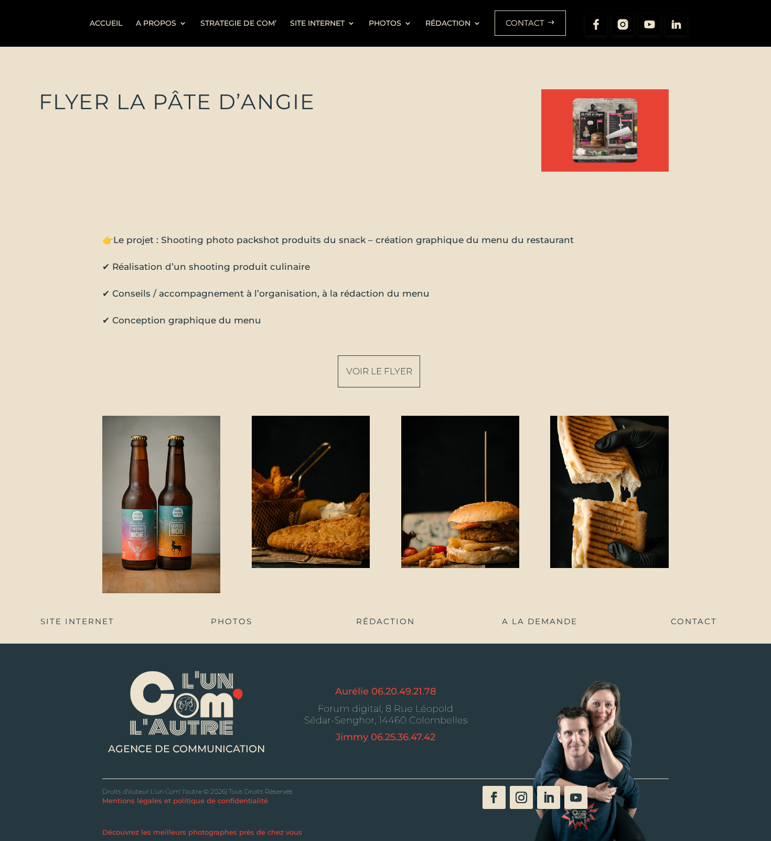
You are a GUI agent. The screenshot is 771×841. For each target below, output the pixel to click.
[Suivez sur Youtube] (575, 797)
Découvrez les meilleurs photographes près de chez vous (202, 832)
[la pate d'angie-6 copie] (161, 593)
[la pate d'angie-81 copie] (311, 568)
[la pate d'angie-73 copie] (460, 568)
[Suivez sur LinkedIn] (548, 797)
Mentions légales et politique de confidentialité (185, 800)
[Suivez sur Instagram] (521, 797)
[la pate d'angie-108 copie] (609, 568)
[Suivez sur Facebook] (494, 797)
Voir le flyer (379, 371)
